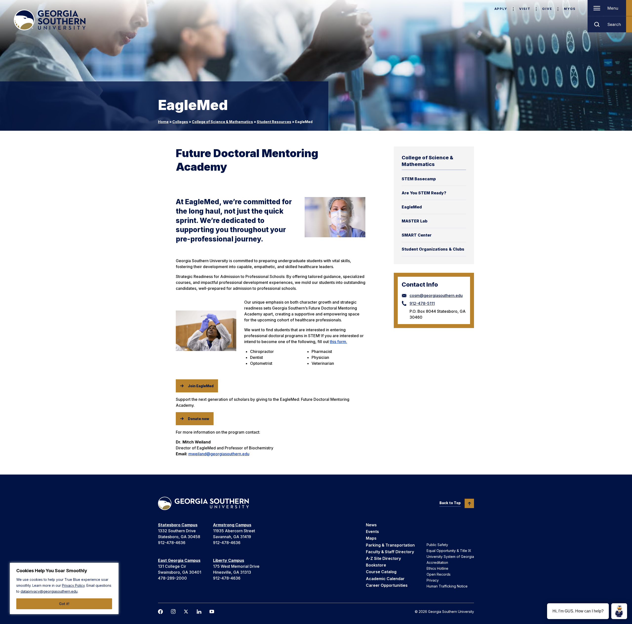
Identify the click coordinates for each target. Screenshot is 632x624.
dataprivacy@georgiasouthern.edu (49, 591)
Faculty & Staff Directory (390, 551)
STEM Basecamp (419, 178)
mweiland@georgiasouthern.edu (218, 453)
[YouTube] (211, 611)
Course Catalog (381, 571)
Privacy (433, 580)
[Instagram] (173, 611)
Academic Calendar (385, 578)
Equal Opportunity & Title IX (449, 551)
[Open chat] (619, 611)
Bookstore (376, 565)
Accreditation (437, 562)
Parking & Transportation (390, 545)
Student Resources (274, 122)
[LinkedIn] (199, 611)
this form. (338, 341)
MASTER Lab (414, 221)
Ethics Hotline (437, 568)
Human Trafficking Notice (447, 586)
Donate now (198, 419)
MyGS (570, 9)
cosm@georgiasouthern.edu (436, 295)
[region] (64, 588)
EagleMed (412, 206)
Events (372, 531)
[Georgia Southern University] (49, 20)
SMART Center (417, 235)
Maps (371, 538)
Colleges (180, 122)
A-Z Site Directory (383, 558)
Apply (500, 9)
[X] (186, 611)
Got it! (64, 604)
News (371, 524)
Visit (524, 9)
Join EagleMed (201, 386)
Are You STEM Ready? (424, 192)
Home (163, 122)
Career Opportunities (387, 585)
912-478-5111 (422, 303)
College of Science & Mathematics (222, 122)
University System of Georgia (450, 556)
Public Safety (437, 545)
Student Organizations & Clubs (433, 249)
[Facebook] (160, 611)
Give (547, 9)
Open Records (439, 574)
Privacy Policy (73, 585)
